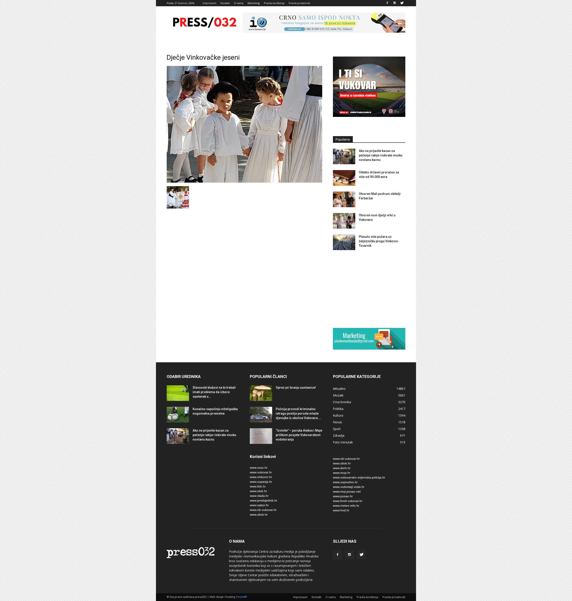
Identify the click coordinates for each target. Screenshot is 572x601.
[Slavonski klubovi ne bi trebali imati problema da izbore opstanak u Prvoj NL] (178, 393)
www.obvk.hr (259, 514)
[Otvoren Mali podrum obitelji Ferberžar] (344, 199)
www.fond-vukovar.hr (347, 501)
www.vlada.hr (259, 496)
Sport (337, 429)
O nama (238, 3)
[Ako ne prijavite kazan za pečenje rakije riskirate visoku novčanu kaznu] (344, 156)
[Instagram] (394, 3)
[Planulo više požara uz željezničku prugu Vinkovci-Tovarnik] (344, 242)
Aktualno (339, 388)
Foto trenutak (343, 442)
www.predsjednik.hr (263, 500)
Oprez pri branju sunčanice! (296, 387)
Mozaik (338, 395)
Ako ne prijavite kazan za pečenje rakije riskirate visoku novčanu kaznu (380, 155)
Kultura (338, 415)
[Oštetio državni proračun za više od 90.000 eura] (344, 178)
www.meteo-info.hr (346, 505)
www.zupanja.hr (261, 481)
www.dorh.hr (342, 468)
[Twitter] (402, 3)
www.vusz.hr (258, 467)
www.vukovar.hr (261, 472)
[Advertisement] (369, 289)
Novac (337, 422)
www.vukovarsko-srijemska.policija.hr (359, 477)
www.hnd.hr (341, 510)
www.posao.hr (343, 496)
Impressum (209, 3)
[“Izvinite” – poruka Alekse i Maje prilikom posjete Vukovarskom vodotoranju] (261, 436)
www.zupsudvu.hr (345, 482)
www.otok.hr (258, 491)
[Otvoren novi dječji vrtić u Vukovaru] (344, 221)
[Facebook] (387, 3)
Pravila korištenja (274, 3)
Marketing (254, 3)
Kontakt (225, 3)
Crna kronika (342, 402)
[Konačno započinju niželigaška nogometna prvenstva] (178, 414)
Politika (338, 409)
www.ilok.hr (258, 486)
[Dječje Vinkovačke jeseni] (244, 181)
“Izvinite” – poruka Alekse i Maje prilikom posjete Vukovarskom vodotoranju (299, 435)
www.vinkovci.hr (261, 477)
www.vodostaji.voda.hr (348, 487)
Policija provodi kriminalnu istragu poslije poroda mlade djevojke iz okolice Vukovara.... (298, 413)
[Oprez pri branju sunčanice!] (261, 393)
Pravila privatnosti (299, 3)
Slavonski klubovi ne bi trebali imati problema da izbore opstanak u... (214, 392)
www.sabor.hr (259, 505)
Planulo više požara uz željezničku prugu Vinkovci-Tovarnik (379, 241)
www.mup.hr (341, 472)
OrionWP (241, 597)
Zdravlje (339, 435)
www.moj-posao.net (347, 491)
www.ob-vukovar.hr (263, 510)
